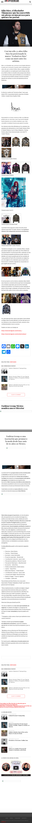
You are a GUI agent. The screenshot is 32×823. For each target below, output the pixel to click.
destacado (13, 362)
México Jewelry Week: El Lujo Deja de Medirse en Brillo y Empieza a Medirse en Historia (19, 378)
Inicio (7, 818)
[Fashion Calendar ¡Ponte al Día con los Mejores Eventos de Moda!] (4, 387)
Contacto (24, 818)
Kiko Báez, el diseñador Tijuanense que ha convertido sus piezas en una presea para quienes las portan (15, 706)
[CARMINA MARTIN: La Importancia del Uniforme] (16, 768)
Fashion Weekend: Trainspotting (17, 368)
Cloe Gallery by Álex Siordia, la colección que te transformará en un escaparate (13, 704)
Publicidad (17, 818)
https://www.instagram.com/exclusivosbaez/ (13, 334)
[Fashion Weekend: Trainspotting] (4, 371)
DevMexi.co (3, 821)
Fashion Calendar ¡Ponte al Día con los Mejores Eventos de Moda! (19, 385)
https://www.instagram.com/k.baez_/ (11, 330)
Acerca (11, 818)
